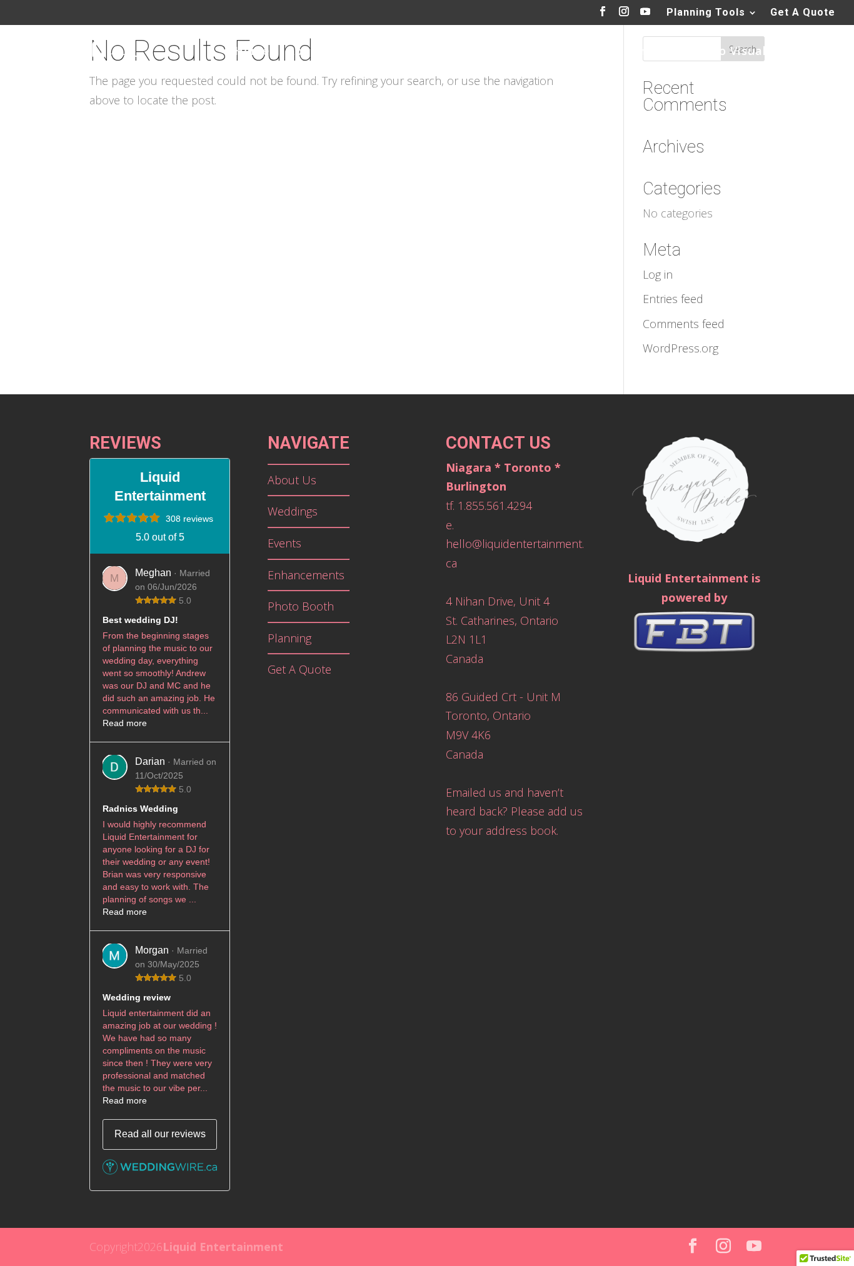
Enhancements (630, 52)
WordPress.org (680, 348)
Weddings (388, 52)
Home (252, 52)
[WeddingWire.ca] (160, 1171)
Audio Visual (729, 52)
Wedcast (809, 52)
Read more (125, 723)
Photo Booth (531, 52)
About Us (315, 52)
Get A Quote (802, 12)
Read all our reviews (160, 1134)
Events (455, 52)
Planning (289, 638)
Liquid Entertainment (223, 1246)
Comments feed (684, 323)
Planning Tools (705, 12)
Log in (658, 274)
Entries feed (673, 298)
